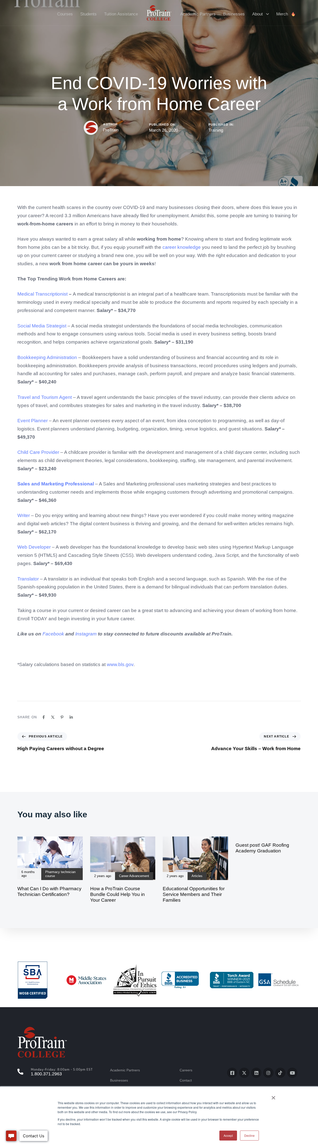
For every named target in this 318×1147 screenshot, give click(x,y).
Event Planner (32, 420)
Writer (23, 515)
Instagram (86, 633)
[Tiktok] (280, 1073)
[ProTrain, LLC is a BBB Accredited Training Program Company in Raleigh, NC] (180, 980)
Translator (28, 578)
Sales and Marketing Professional (55, 483)
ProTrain (111, 130)
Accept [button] (228, 1135)
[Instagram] (268, 1073)
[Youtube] (292, 1073)
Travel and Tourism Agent (44, 397)
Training (215, 130)
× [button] (273, 1096)
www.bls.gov (120, 664)
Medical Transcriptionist (42, 294)
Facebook (53, 633)
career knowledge (181, 247)
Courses (65, 14)
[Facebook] (43, 717)
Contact (186, 1080)
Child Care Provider (38, 452)
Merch (282, 14)
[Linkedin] (71, 717)
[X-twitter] (244, 1073)
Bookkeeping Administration (47, 357)
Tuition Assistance (121, 14)
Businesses (234, 14)
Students (88, 14)
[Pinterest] (62, 717)
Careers (186, 1070)
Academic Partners (198, 14)
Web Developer (34, 547)
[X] (53, 717)
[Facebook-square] (232, 1073)
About (257, 14)
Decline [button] (249, 1135)
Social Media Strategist (41, 325)
